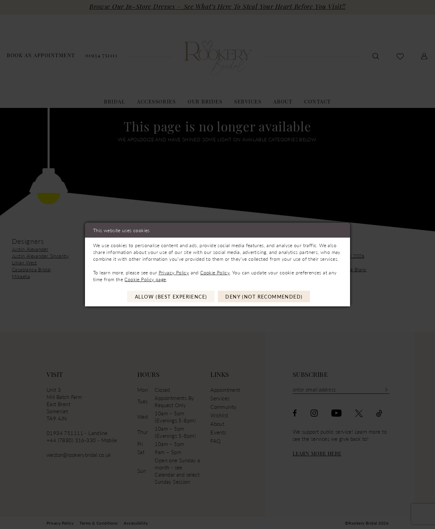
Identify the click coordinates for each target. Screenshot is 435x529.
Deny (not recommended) (263, 296)
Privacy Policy (174, 272)
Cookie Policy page (145, 279)
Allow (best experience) (171, 296)
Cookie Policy (215, 272)
